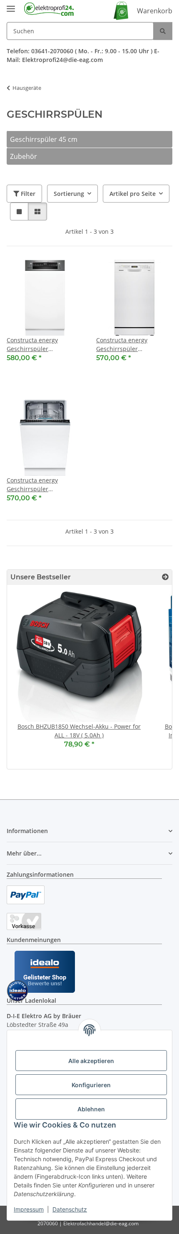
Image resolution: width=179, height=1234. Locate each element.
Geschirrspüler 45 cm (43, 139)
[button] (19, 211)
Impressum (29, 1209)
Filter (27, 194)
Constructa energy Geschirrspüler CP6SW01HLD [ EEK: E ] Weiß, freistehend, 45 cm (130, 344)
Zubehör (23, 156)
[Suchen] (162, 31)
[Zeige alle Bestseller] (165, 577)
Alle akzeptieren (91, 1060)
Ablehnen (91, 1109)
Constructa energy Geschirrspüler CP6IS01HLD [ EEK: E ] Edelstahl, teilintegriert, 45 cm (43, 344)
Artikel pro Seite (132, 194)
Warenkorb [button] (154, 10)
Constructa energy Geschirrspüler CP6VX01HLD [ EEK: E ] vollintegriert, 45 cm (37, 484)
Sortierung (69, 194)
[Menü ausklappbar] (11, 5)
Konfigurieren (91, 1084)
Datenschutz (69, 1209)
